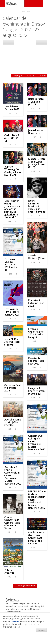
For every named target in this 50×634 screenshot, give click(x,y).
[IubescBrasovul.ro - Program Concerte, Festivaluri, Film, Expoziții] (2, 3)
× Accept (41, 630)
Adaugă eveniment (26, 585)
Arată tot (30, 75)
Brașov (42, 75)
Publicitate (26, 11)
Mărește (18, 75)
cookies (15, 621)
